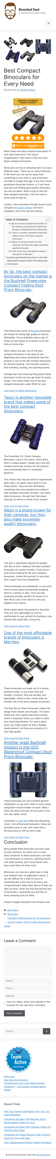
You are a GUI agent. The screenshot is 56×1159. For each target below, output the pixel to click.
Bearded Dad (29, 9)
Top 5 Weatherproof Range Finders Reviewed (27, 1142)
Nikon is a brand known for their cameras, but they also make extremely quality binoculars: (30, 245)
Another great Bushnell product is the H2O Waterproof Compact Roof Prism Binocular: (27, 259)
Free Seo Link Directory (16, 1080)
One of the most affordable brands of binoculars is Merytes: (29, 252)
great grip (22, 821)
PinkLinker (9, 1076)
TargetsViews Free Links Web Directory (24, 1083)
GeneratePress (43, 1155)
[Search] (46, 1031)
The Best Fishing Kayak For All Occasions (29, 918)
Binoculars (12, 910)
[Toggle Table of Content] (46, 220)
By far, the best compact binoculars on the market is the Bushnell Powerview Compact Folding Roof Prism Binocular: (30, 226)
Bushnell (35, 331)
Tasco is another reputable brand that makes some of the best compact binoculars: (29, 236)
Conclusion (12, 264)
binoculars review (23, 207)
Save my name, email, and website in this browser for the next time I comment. (28, 1003)
